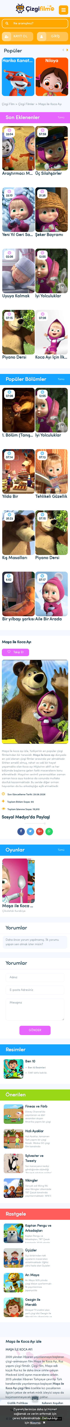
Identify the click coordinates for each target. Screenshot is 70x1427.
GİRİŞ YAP (55, 38)
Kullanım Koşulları (52, 1403)
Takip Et (18, 652)
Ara (7, 23)
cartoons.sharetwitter (30, 831)
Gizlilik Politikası (17, 1403)
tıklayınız (35, 1422)
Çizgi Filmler (26, 104)
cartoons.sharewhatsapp (49, 831)
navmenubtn (63, 10)
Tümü (61, 117)
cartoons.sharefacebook (21, 831)
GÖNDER (35, 1030)
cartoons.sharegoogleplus (39, 831)
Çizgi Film (35, 8)
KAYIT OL (20, 36)
